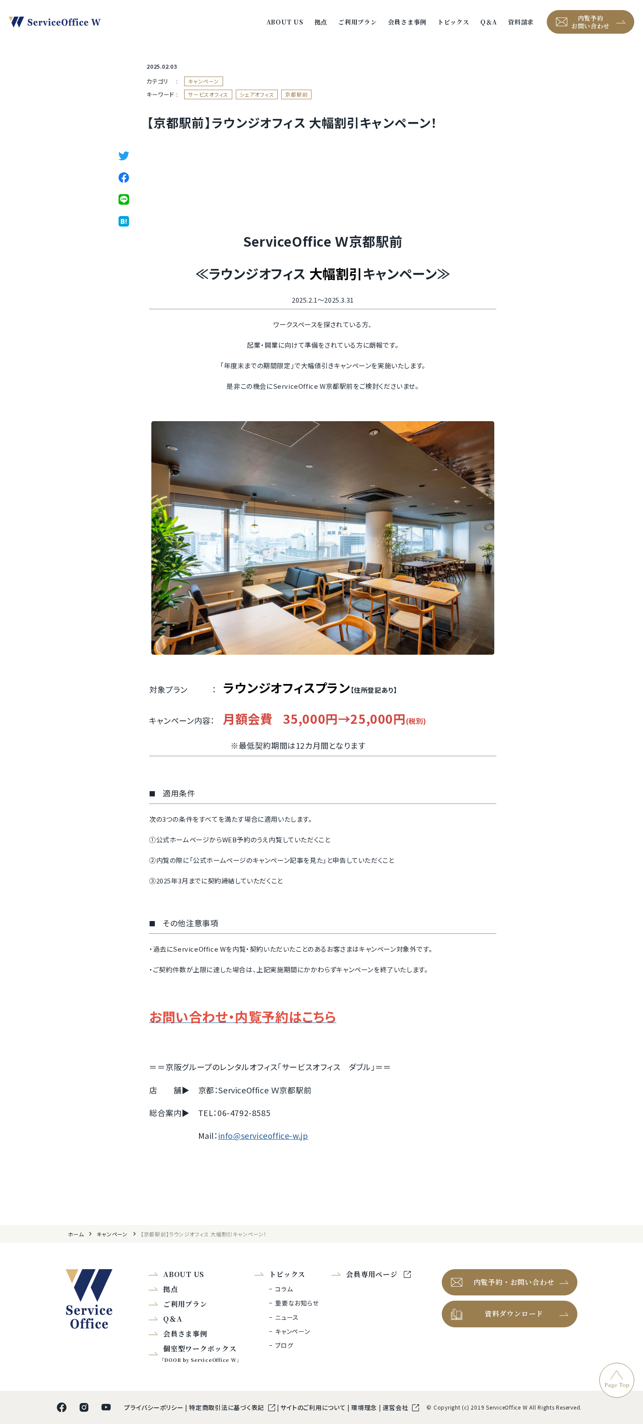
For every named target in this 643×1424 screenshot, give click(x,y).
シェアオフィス (257, 94)
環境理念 (365, 1407)
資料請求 (521, 21)
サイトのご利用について (313, 1407)
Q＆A (488, 21)
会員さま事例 (407, 21)
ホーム (76, 1234)
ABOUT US (285, 21)
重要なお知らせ (296, 1302)
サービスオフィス (208, 94)
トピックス (453, 21)
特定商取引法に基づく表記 (227, 1407)
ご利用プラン (357, 21)
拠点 (321, 21)
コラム (284, 1288)
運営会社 (396, 1407)
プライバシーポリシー (154, 1407)
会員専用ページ (372, 1274)
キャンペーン (203, 81)
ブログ (284, 1345)
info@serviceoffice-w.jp (263, 1135)
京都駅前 (296, 94)
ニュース (287, 1317)
